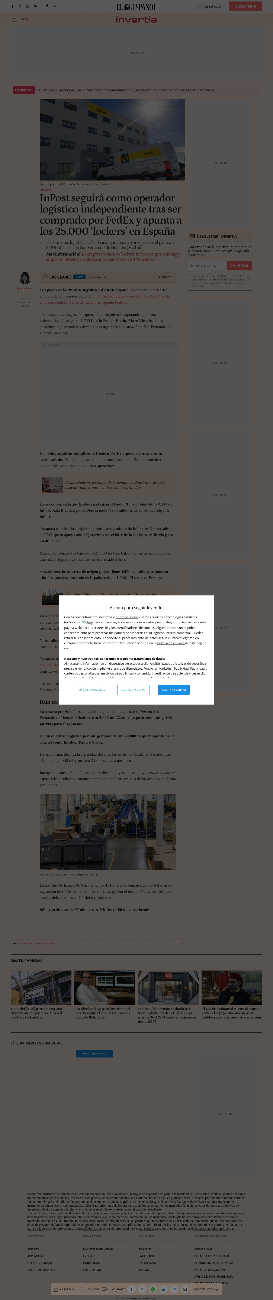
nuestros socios (127, 617)
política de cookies (171, 643)
